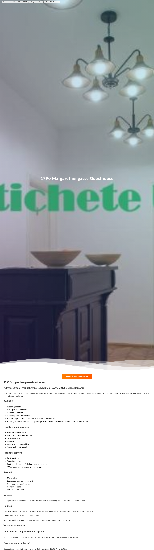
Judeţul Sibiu (11, 2)
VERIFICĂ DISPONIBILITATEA (77, 376)
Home (4, 2)
